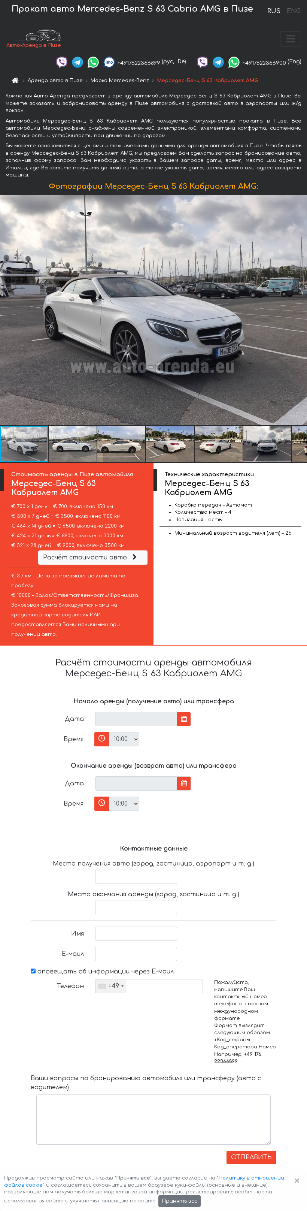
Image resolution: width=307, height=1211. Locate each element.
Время (73, 739)
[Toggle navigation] (290, 38)
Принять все (179, 1201)
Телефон (70, 986)
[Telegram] (77, 61)
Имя (77, 933)
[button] (73, 444)
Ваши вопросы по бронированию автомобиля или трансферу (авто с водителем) (146, 1083)
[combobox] (110, 986)
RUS (273, 11)
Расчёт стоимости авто (86, 557)
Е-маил (73, 954)
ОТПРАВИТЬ (251, 1157)
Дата (74, 719)
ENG (293, 11)
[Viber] (62, 61)
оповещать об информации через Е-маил (105, 971)
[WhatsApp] (93, 61)
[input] (136, 719)
